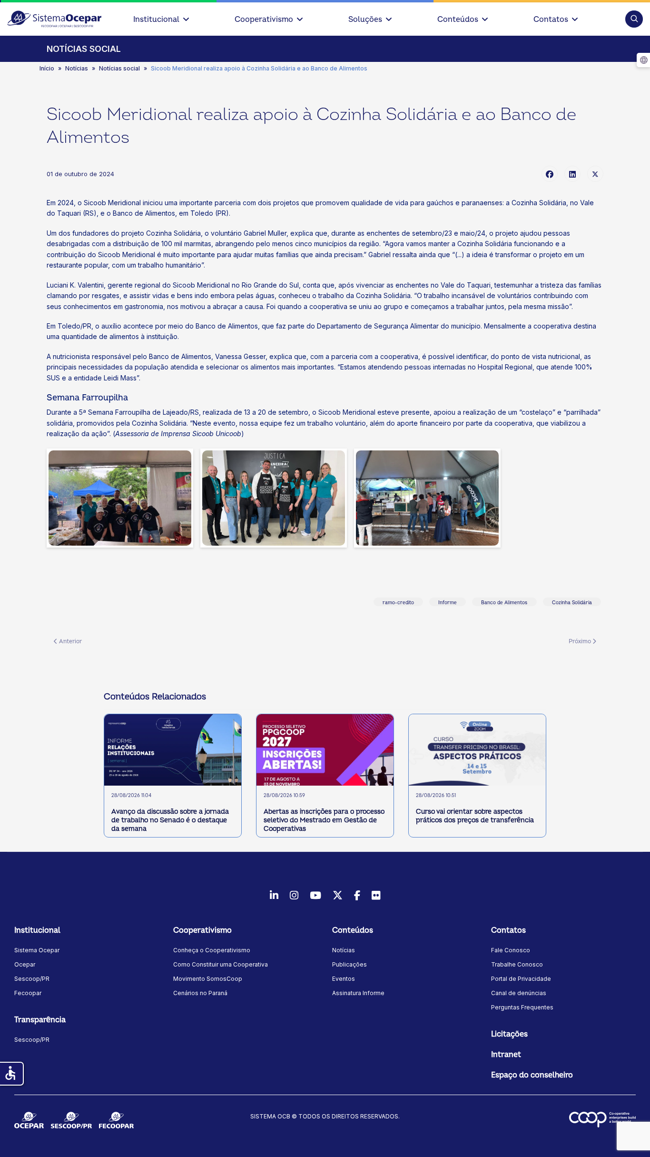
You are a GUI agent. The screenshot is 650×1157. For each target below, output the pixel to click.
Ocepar (24, 964)
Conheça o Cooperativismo (211, 950)
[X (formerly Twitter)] (595, 174)
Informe (447, 603)
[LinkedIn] (572, 174)
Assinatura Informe (358, 993)
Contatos (550, 19)
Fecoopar (27, 993)
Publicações (349, 964)
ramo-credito (398, 603)
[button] (634, 18)
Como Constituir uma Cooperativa (220, 964)
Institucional (156, 19)
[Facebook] (550, 174)
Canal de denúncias (518, 993)
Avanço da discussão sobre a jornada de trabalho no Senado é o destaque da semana (170, 820)
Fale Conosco (510, 950)
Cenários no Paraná (200, 993)
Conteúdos (457, 19)
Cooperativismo (264, 19)
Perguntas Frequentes (522, 1007)
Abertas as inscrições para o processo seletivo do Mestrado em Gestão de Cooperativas (324, 820)
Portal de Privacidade (521, 978)
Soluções (365, 19)
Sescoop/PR (31, 978)
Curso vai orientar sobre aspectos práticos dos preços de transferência (475, 816)
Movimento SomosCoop (207, 978)
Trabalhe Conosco (517, 964)
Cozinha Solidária (572, 603)
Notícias (343, 950)
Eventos (343, 978)
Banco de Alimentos (504, 603)
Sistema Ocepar (36, 950)
